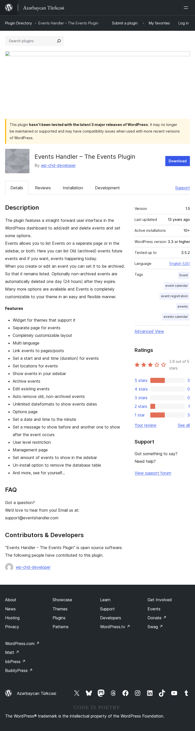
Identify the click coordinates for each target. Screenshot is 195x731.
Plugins (59, 617)
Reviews (43, 187)
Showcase (62, 599)
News (10, 608)
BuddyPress (19, 670)
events (182, 306)
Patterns (61, 626)
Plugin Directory (18, 23)
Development (107, 187)
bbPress (15, 661)
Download (178, 161)
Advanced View (149, 331)
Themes (60, 608)
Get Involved (160, 599)
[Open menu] (187, 7)
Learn (105, 599)
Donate (157, 617)
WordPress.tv (115, 626)
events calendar (176, 317)
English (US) (180, 263)
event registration (174, 296)
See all (184, 425)
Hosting (12, 617)
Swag (155, 626)
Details (16, 187)
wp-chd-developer (58, 165)
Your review (145, 425)
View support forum (153, 473)
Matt (12, 652)
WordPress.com (22, 643)
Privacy (12, 626)
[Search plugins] (59, 41)
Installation (73, 187)
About (10, 599)
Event (184, 275)
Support (182, 187)
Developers (110, 617)
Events (154, 608)
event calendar (176, 286)
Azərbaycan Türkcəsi (36, 693)
